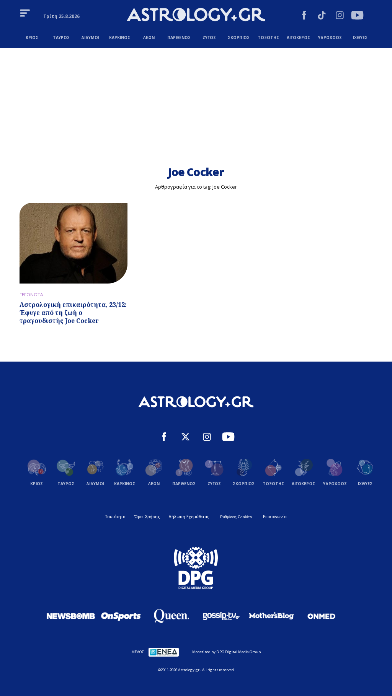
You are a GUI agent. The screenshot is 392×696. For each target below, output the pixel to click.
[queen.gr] (171, 616)
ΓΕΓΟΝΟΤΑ (31, 294)
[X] (185, 437)
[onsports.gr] (120, 616)
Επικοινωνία (275, 516)
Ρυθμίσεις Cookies (236, 517)
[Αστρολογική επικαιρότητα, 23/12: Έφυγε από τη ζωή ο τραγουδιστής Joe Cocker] (73, 243)
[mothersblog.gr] (271, 616)
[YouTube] (357, 16)
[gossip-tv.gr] (221, 616)
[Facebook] (304, 16)
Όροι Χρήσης (147, 516)
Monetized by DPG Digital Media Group (226, 651)
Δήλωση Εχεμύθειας (188, 516)
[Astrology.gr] (196, 15)
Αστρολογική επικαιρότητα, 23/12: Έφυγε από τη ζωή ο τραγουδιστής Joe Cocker (73, 312)
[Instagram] (339, 16)
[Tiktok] (321, 16)
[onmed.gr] (321, 616)
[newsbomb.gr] (70, 616)
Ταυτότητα (115, 516)
